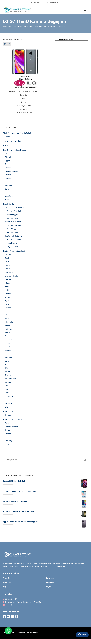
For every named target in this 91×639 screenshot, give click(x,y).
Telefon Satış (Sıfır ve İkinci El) (15, 419)
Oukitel (8, 347)
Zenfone (8, 403)
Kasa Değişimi (12, 215)
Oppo (7, 343)
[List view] (9, 44)
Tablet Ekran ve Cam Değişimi (15, 150)
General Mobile (11, 171)
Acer (7, 153)
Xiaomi (8, 200)
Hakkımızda (50, 578)
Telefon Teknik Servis (13, 236)
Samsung (8, 185)
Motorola (9, 322)
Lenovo (8, 178)
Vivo (7, 393)
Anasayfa (6, 578)
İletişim (48, 587)
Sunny (7, 364)
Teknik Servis (8, 204)
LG (6, 182)
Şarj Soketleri (12, 218)
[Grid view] (5, 44)
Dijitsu (7, 269)
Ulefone (8, 386)
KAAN (7, 304)
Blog (4, 587)
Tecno (7, 372)
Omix (7, 336)
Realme (8, 350)
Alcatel (8, 157)
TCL (6, 368)
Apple (7, 136)
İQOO (7, 301)
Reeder (8, 354)
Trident (8, 375)
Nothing (8, 329)
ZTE (6, 407)
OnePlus (8, 340)
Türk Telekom (10, 379)
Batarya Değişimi (14, 211)
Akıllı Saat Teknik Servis (14, 208)
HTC (7, 290)
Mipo (7, 318)
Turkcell (8, 382)
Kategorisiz (7, 145)
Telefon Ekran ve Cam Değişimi (15, 251)
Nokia (7, 325)
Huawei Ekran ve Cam (12, 141)
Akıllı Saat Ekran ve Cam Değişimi (17, 133)
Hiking (7, 283)
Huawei (8, 175)
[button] (8, 630)
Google (8, 279)
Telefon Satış (8, 411)
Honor (7, 286)
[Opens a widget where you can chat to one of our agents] (82, 635)
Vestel (7, 192)
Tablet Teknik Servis (13, 222)
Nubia (7, 333)
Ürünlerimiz (50, 582)
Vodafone (9, 196)
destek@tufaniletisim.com (15, 605)
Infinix (7, 297)
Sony (7, 189)
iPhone (8, 415)
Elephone (9, 272)
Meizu (7, 315)
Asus (7, 164)
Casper (8, 168)
